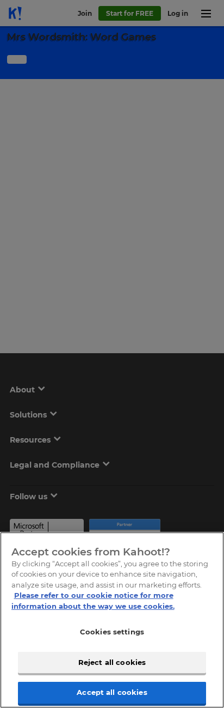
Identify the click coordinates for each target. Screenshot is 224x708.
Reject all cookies (112, 662)
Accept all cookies (112, 692)
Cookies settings (112, 631)
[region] (112, 620)
